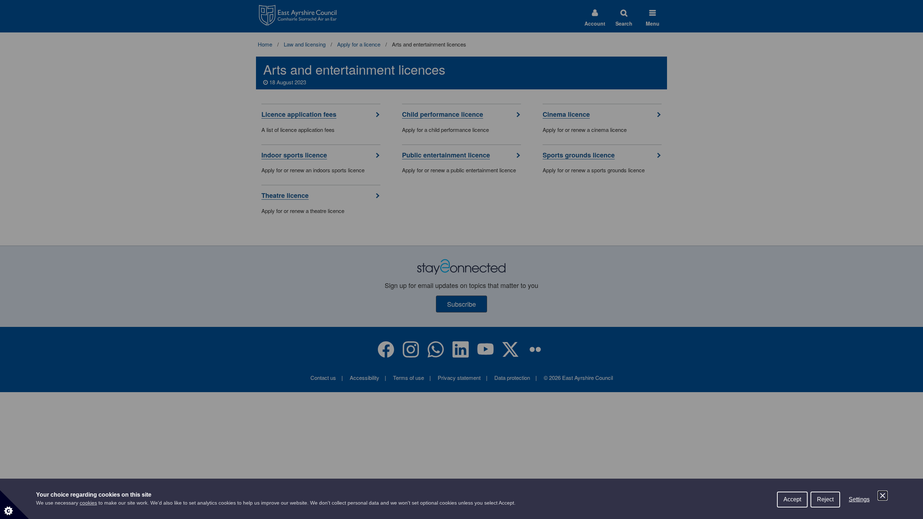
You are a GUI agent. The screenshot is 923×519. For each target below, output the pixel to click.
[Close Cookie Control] (882, 495)
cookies (88, 503)
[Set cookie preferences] (14, 504)
